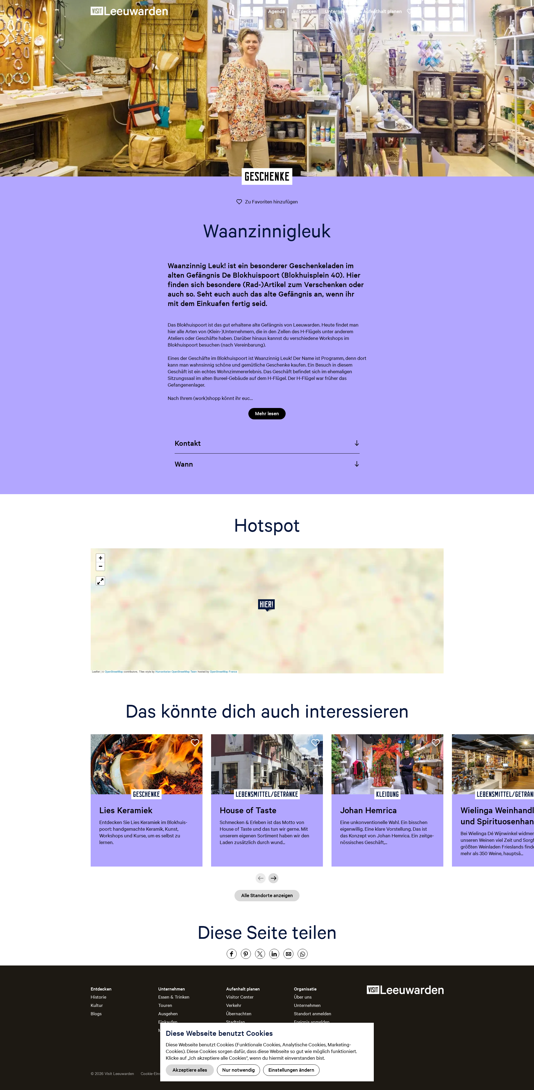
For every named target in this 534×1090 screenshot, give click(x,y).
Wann (184, 463)
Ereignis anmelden (312, 1022)
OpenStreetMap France (223, 671)
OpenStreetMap (114, 671)
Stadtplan (235, 1022)
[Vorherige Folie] (261, 878)
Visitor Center (240, 997)
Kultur (97, 1005)
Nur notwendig (238, 1069)
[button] (267, 605)
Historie (98, 997)
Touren (165, 1005)
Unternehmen (307, 1005)
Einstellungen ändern (291, 1069)
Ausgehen (168, 1013)
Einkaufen (167, 1022)
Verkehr (233, 1005)
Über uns (303, 997)
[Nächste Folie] (273, 878)
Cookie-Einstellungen (159, 1073)
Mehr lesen (267, 413)
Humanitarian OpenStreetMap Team (176, 671)
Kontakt (188, 442)
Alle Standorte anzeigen (267, 895)
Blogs (96, 1013)
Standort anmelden (312, 1013)
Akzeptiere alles (189, 1069)
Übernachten (238, 1013)
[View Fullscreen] (100, 581)
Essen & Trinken (173, 997)
